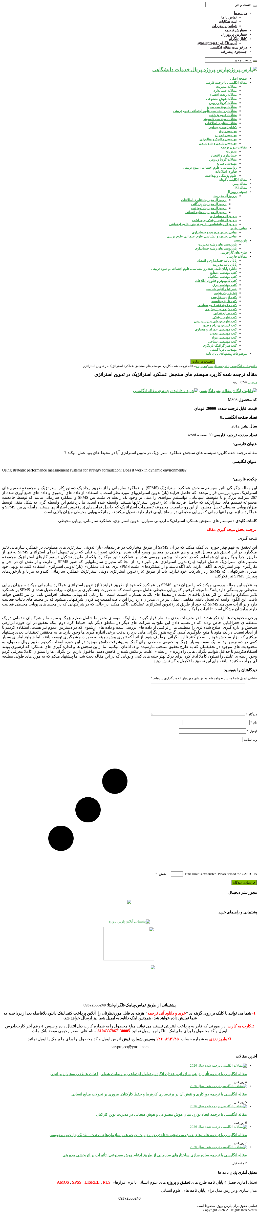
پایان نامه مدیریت (224, 264)
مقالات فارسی (237, 256)
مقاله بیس (239, 184)
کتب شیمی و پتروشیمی (221, 309)
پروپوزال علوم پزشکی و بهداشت (214, 220)
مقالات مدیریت (226, 86)
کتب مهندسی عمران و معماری (216, 329)
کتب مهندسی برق (224, 285)
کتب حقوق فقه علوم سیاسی (217, 305)
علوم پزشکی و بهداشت (221, 175)
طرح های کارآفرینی (234, 252)
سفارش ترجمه (236, 30)
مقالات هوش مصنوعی (221, 99)
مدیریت (231, 151)
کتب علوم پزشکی (224, 317)
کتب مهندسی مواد (224, 337)
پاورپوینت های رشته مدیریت (217, 244)
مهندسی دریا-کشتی (223, 349)
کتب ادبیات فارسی (224, 297)
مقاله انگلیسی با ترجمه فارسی (226, 82)
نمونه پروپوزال (237, 192)
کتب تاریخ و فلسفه (224, 301)
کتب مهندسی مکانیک (222, 277)
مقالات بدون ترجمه (234, 147)
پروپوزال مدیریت (225, 196)
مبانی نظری (238, 228)
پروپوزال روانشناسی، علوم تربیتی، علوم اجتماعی (203, 224)
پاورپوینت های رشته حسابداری (216, 248)
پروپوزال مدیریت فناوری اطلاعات (204, 200)
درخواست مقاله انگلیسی (228, 47)
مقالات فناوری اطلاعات (221, 123)
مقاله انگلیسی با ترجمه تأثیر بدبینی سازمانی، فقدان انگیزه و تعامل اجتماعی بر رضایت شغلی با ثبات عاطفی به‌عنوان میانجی (148, 1074)
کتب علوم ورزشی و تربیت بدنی (215, 321)
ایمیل (252, 731)
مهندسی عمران (226, 135)
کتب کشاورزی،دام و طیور (219, 325)
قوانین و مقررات (224, 26)
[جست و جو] (255, 6)
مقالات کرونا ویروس (223, 103)
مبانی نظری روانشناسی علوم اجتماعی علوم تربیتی (202, 236)
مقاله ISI (240, 188)
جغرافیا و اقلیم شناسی (221, 289)
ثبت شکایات (228, 22)
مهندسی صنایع (227, 163)
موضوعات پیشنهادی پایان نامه (226, 353)
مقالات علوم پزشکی (223, 115)
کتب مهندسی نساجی (222, 341)
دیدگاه (251, 714)
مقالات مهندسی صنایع (222, 107)
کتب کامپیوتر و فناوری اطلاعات (216, 281)
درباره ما (240, 13)
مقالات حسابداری (225, 91)
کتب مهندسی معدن (223, 333)
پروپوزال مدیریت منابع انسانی (206, 212)
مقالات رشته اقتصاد (223, 95)
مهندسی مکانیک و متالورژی (218, 139)
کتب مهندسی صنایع (223, 273)
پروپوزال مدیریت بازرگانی (209, 204)
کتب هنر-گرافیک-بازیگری (220, 345)
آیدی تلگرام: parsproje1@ (217, 43)
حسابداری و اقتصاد (224, 155)
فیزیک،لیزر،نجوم (225, 293)
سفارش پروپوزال (234, 34)
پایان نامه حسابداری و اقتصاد (217, 260)
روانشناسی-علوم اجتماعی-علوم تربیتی (210, 167)
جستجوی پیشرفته (234, 52)
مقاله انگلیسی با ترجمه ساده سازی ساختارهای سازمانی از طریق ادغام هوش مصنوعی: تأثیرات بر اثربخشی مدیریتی (154, 1155)
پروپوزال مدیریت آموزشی (209, 208)
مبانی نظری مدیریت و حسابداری (214, 232)
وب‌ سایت (250, 739)
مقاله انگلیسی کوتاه (233, 180)
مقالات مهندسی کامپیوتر (220, 119)
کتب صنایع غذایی (225, 313)
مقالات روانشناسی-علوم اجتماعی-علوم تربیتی (205, 111)
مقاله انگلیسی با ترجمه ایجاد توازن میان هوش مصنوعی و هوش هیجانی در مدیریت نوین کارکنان (171, 1114)
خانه (254, 366)
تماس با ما (229, 17)
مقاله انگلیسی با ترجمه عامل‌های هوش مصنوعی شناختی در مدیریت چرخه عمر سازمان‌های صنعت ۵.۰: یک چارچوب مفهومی (148, 1135)
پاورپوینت (240, 240)
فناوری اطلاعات (226, 171)
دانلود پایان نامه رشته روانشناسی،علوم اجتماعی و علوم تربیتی (194, 269)
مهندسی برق (228, 131)
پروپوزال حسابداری (223, 216)
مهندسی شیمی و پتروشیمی (218, 143)
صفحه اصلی (238, 78)
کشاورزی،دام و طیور (223, 127)
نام (253, 722)
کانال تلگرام (238, 39)
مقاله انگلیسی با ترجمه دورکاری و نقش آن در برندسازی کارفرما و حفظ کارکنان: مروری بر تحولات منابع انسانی (159, 1094)
